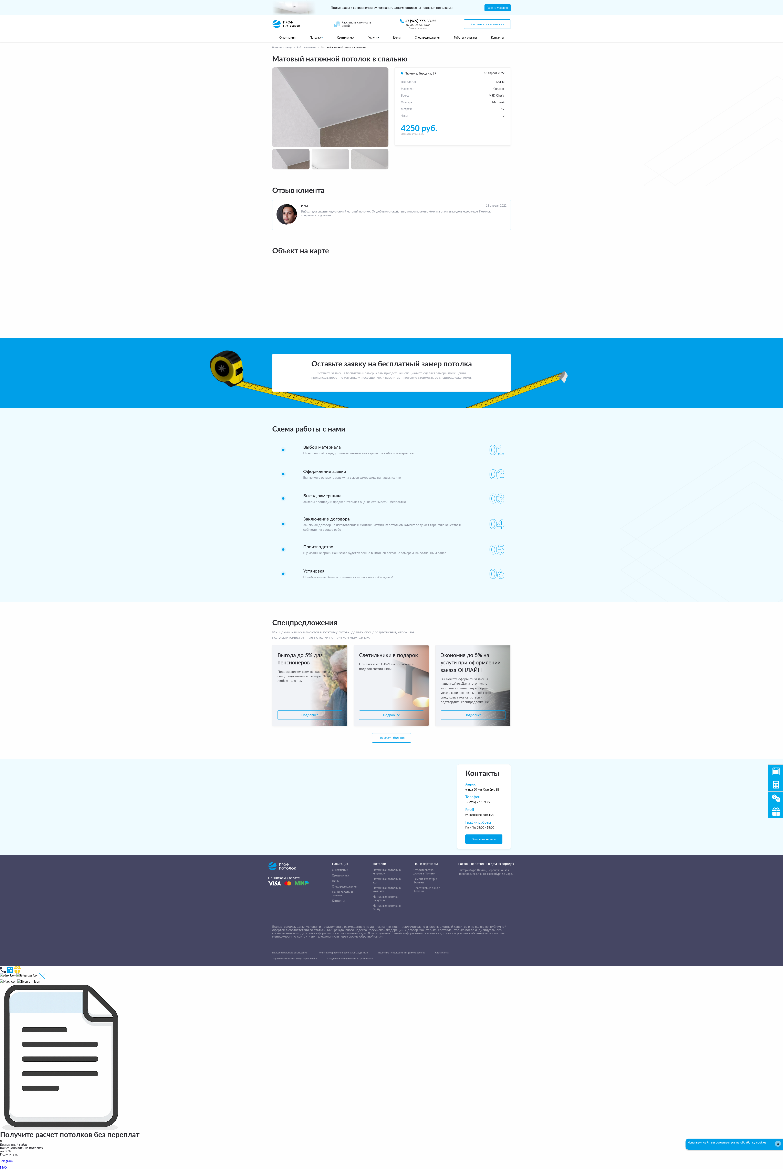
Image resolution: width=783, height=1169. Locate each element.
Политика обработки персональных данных (342, 952)
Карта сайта (442, 952)
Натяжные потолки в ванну (387, 907)
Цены (335, 881)
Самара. (507, 873)
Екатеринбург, (467, 870)
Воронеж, (494, 870)
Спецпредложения (344, 886)
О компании (340, 870)
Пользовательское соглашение (289, 952)
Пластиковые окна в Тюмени (427, 889)
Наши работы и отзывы (342, 893)
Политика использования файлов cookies (401, 952)
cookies (761, 1142)
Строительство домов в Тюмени (424, 871)
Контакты (338, 900)
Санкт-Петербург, (489, 873)
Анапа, (505, 870)
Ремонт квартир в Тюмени (425, 880)
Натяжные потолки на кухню (385, 898)
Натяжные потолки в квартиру (387, 871)
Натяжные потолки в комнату (387, 889)
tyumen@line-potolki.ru (479, 814)
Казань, (482, 870)
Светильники (340, 875)
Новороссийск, (468, 873)
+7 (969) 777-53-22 (477, 802)
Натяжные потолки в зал (387, 880)
